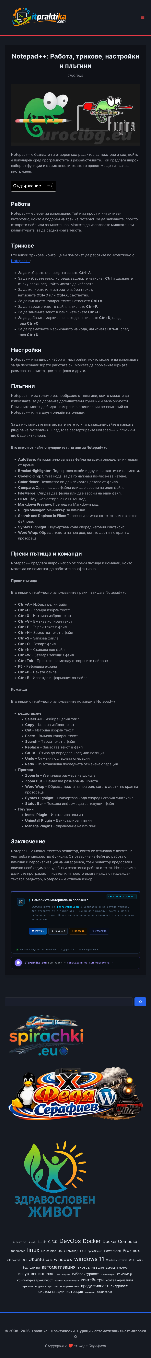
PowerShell (112, 1251)
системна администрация (60, 1292)
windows (63, 1259)
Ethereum (99, 931)
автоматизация (59, 1267)
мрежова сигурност (34, 1286)
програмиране (69, 1286)
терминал (90, 1292)
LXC (83, 1251)
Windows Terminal (116, 1260)
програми (53, 1286)
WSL (132, 1260)
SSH (24, 1260)
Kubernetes (17, 1251)
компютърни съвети (67, 1280)
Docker (92, 1241)
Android (32, 1242)
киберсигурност (85, 1274)
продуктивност (95, 1286)
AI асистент (20, 1242)
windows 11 (89, 1258)
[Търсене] (140, 1001)
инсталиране (63, 1274)
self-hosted (13, 1260)
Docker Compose (120, 1241)
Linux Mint (48, 1251)
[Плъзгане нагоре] (141, 1346)
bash (42, 1242)
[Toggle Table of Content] (47, 186)
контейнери (92, 1279)
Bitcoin (78, 931)
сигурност (119, 1286)
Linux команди (68, 1251)
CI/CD (52, 1242)
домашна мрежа (117, 1267)
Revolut (60, 931)
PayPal (39, 931)
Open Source (94, 1251)
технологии (104, 1291)
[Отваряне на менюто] (142, 18)
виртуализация (90, 1267)
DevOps (70, 1240)
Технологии (31, 1267)
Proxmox (131, 1250)
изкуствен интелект (36, 1273)
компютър (124, 1274)
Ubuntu (36, 1259)
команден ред (108, 1274)
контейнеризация (119, 1280)
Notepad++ (20, 261)
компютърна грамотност (35, 1280)
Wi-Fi (49, 1260)
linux (33, 1250)
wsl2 (140, 1260)
